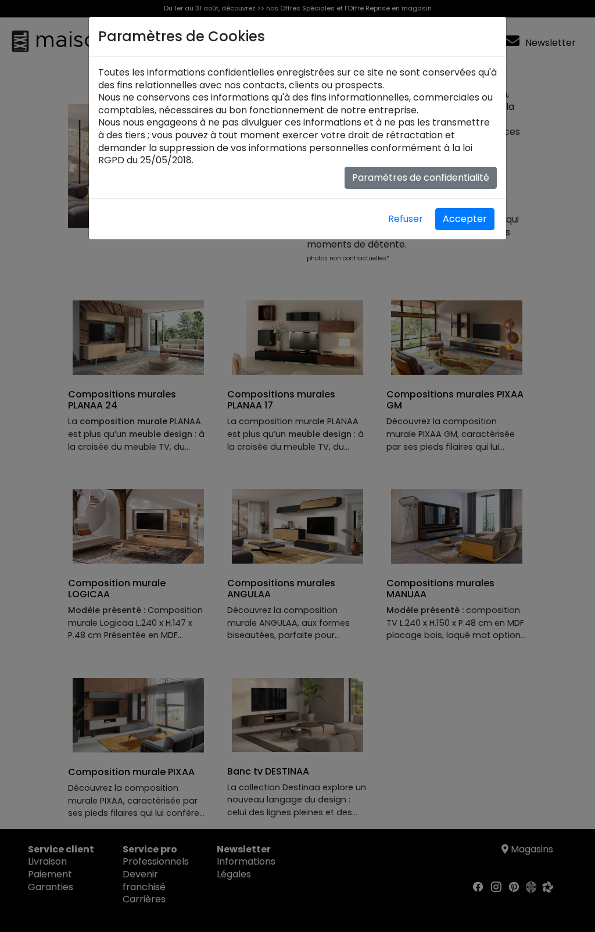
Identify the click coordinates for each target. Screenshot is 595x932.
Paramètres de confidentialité (420, 177)
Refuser (405, 218)
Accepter (465, 218)
